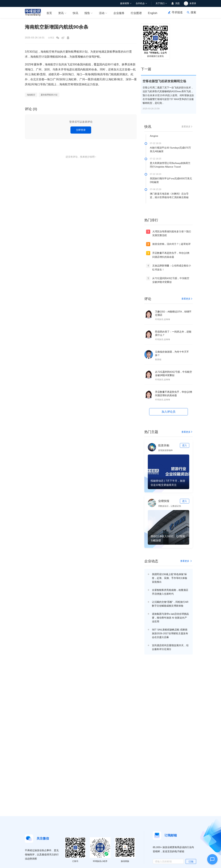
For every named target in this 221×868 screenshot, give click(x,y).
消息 (177, 3)
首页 (49, 13)
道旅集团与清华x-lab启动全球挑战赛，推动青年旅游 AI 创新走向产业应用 (170, 617)
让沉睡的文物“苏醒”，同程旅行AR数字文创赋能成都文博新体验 (170, 604)
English (152, 13)
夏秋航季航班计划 (49, 95)
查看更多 (185, 126)
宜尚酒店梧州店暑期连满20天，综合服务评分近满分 (170, 647)
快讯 (75, 13)
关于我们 (160, 3)
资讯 (61, 13)
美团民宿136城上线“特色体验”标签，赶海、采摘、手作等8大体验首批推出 (169, 578)
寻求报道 (177, 12)
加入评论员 (168, 411)
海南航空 (31, 95)
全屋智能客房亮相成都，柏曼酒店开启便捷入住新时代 (170, 592)
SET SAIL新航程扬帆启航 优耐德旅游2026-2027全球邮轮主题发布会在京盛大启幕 (170, 633)
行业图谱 (136, 13)
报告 (87, 13)
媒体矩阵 (124, 3)
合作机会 (140, 3)
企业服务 (118, 13)
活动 (101, 13)
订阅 (191, 861)
